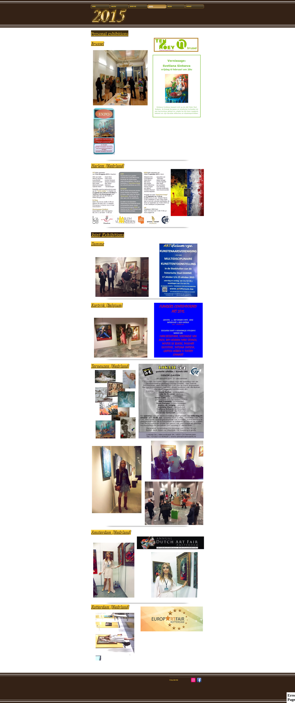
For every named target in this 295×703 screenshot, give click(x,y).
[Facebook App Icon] (199, 680)
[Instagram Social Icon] (193, 680)
